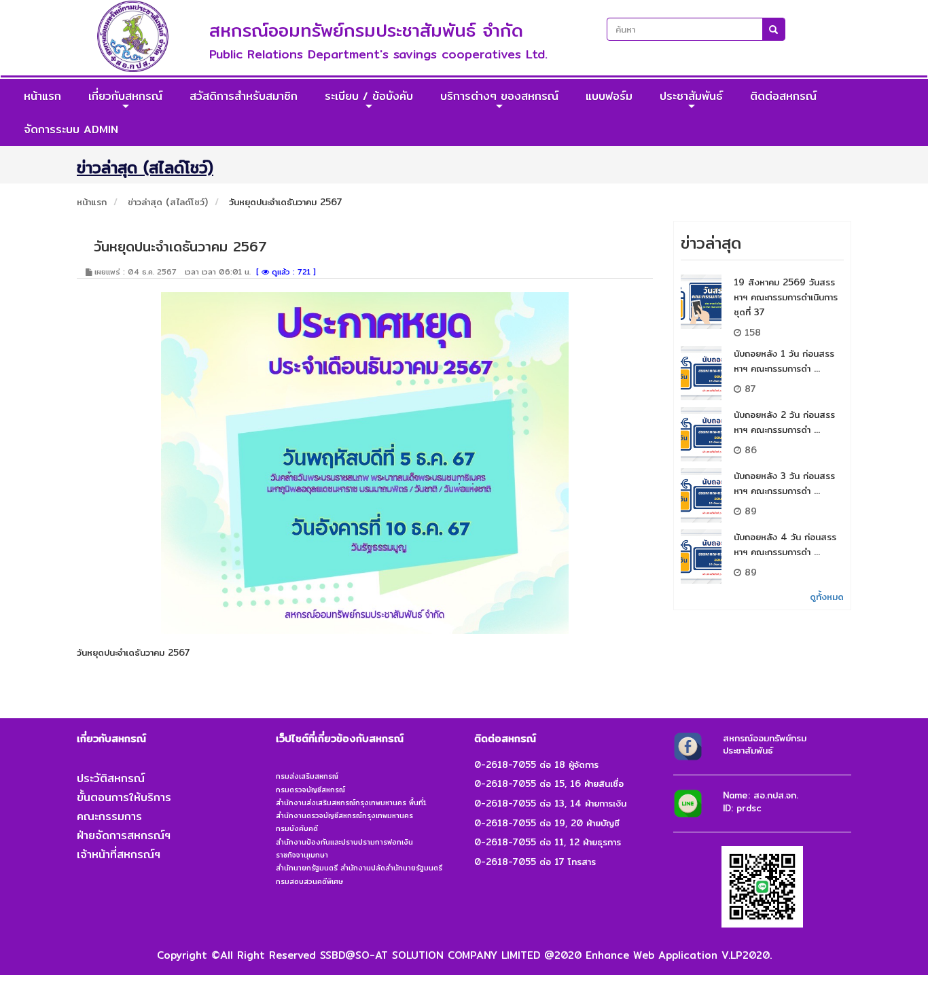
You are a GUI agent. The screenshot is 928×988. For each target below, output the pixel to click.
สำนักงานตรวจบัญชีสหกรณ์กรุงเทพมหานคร (344, 815)
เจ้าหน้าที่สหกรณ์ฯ (118, 854)
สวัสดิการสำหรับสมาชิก (244, 96)
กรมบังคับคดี (297, 828)
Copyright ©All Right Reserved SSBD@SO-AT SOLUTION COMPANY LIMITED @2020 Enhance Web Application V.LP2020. (464, 955)
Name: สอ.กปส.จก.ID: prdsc (760, 801)
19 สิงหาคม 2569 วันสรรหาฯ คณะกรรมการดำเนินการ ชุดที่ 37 (786, 297)
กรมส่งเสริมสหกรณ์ (307, 776)
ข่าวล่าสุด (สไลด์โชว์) (168, 202)
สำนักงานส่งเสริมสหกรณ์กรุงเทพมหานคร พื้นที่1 (351, 802)
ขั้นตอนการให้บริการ (124, 797)
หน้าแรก (42, 96)
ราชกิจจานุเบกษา (302, 854)
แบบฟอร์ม (609, 96)
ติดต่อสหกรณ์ (783, 96)
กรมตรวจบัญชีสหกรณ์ (310, 789)
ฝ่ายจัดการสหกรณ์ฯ (124, 835)
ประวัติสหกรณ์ (111, 778)
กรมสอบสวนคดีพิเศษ (309, 881)
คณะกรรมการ (109, 816)
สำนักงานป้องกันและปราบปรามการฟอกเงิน (344, 841)
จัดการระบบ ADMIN (71, 129)
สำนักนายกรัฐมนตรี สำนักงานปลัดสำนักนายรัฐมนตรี (359, 867)
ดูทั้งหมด (827, 596)
